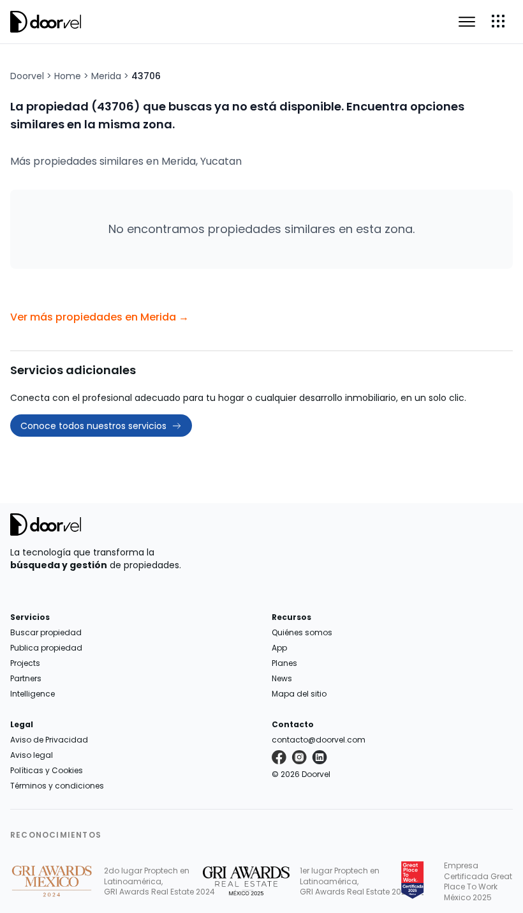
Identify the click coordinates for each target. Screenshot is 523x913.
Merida (106, 76)
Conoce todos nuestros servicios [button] (93, 425)
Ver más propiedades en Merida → (99, 317)
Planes (284, 663)
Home (67, 76)
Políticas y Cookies (46, 770)
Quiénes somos (302, 632)
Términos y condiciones (57, 785)
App (279, 647)
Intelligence (32, 693)
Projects (25, 663)
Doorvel (27, 76)
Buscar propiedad (46, 632)
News (282, 678)
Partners (25, 678)
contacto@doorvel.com (318, 739)
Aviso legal (31, 755)
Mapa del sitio (299, 693)
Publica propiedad (46, 647)
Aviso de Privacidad (49, 739)
